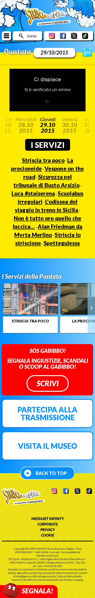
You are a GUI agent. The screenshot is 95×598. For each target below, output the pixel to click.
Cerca (31, 36)
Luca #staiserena (33, 193)
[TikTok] (85, 36)
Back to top (51, 473)
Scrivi (48, 383)
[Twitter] (74, 36)
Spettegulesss (62, 243)
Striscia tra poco (43, 160)
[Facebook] (63, 36)
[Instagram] (52, 36)
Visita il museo (47, 445)
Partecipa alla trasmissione (47, 413)
